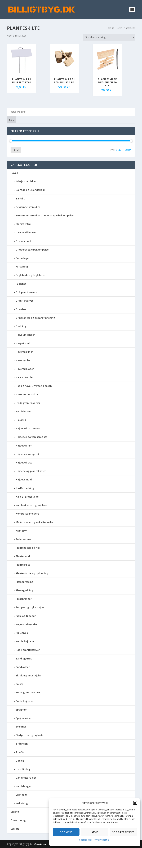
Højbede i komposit (27, 454)
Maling (15, 811)
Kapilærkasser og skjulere (31, 505)
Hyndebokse (23, 411)
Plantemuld (23, 556)
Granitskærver (24, 300)
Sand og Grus (24, 658)
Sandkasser (23, 667)
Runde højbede (25, 641)
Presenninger (24, 598)
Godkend (66, 832)
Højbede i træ (24, 462)
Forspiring (22, 266)
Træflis (20, 752)
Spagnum (21, 709)
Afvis (94, 832)
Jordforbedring (25, 488)
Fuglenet (21, 283)
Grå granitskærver (27, 292)
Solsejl (19, 684)
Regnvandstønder (26, 624)
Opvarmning (18, 820)
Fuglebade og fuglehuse (30, 275)
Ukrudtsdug (23, 769)
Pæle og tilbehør (26, 616)
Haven (119, 27)
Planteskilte (23, 564)
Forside (110, 27)
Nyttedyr (21, 530)
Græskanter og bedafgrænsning (35, 317)
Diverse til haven (26, 232)
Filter (16, 149)
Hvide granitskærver (28, 403)
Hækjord (21, 420)
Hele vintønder (24, 377)
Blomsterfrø (23, 224)
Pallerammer (23, 539)
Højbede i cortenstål (28, 428)
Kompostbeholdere (27, 513)
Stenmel (21, 726)
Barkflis (20, 198)
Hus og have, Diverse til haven (34, 385)
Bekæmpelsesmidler (28, 207)
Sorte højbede (24, 701)
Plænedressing (24, 581)
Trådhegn (22, 743)
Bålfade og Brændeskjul (30, 189)
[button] (135, 803)
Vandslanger (23, 786)
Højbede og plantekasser (31, 471)
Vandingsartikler (26, 777)
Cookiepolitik (85, 839)
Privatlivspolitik (101, 839)
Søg (11, 119)
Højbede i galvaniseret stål (32, 437)
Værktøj (15, 829)
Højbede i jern (24, 445)
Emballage (22, 258)
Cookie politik (42, 844)
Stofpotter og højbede (29, 735)
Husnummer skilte (27, 394)
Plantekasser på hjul (28, 547)
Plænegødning (24, 590)
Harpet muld (23, 343)
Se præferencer (123, 832)
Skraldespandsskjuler (28, 675)
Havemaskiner (24, 351)
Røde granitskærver (28, 649)
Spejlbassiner (24, 718)
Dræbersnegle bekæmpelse (32, 249)
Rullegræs (22, 633)
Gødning (21, 326)
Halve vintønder (25, 334)
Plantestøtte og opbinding (32, 573)
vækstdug (22, 803)
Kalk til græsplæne (27, 496)
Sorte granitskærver (28, 692)
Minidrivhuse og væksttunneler (34, 522)
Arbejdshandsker (26, 181)
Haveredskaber (25, 369)
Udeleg (20, 760)
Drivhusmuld (23, 241)
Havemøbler (23, 360)
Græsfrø (21, 309)
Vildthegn (22, 794)
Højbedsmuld (24, 479)
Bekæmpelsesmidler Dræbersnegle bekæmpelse (44, 215)
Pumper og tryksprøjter (30, 607)
